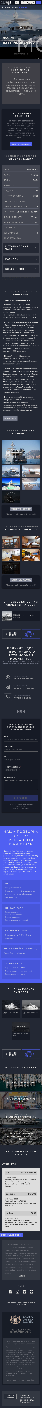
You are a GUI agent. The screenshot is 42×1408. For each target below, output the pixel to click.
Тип (7, 884)
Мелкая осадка (11, 971)
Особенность (13, 964)
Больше (10, 874)
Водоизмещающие (12, 917)
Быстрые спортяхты (13, 888)
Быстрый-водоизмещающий (16, 920)
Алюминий (9, 938)
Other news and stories (11, 1235)
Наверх (22, 1276)
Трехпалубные (11, 897)
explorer (15, 7)
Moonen (7, 7)
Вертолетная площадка (15, 968)
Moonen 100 (23, 7)
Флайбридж (10, 894)
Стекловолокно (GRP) (14, 935)
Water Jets (8, 953)
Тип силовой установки (20, 949)
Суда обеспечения (25, 894)
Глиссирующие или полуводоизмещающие (14, 913)
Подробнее (25, 1402)
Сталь (28, 935)
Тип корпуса (13, 908)
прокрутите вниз (21, 54)
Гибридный (20, 953)
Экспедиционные (28, 891)
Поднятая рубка (11, 891)
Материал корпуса (17, 931)
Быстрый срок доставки (15, 974)
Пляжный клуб (26, 971)
